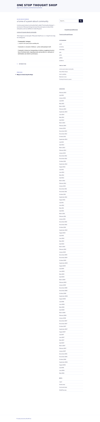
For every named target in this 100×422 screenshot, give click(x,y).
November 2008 (63, 290)
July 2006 (61, 367)
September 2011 (63, 197)
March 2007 (62, 345)
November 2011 (63, 191)
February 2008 (62, 315)
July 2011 (61, 202)
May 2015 (61, 103)
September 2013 (63, 139)
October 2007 (62, 326)
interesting (22, 63)
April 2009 (61, 276)
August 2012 (62, 166)
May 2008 (61, 307)
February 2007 (62, 348)
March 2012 (62, 180)
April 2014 (61, 120)
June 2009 (61, 271)
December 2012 (63, 155)
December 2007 (63, 320)
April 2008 (61, 309)
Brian (27, 19)
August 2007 (62, 331)
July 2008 (61, 301)
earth (60, 44)
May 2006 (61, 373)
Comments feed (63, 387)
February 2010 (62, 249)
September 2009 (63, 263)
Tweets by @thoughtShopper (66, 34)
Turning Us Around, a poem (65, 79)
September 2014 (63, 111)
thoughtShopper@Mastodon (71, 29)
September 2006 (63, 362)
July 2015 (61, 100)
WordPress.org (62, 390)
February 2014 (62, 125)
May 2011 (61, 208)
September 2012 (63, 164)
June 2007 (61, 337)
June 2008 (61, 304)
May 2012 (61, 175)
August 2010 (62, 232)
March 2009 (62, 279)
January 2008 (62, 318)
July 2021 (61, 95)
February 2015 (62, 109)
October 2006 (62, 359)
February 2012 (62, 183)
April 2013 (61, 144)
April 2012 (61, 177)
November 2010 (63, 224)
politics (61, 57)
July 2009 (61, 268)
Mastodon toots (63, 76)
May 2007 (61, 340)
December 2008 (63, 287)
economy (61, 46)
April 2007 (61, 343)
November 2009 (63, 257)
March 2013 (62, 147)
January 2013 (62, 153)
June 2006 (61, 370)
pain (60, 52)
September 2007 (63, 329)
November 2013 (63, 133)
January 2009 (62, 285)
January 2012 (62, 186)
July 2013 (61, 142)
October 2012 (62, 161)
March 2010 (62, 246)
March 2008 (62, 312)
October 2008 (62, 293)
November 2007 (63, 323)
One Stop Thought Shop (37, 5)
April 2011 (61, 210)
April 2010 (61, 243)
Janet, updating (62, 74)
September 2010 (63, 230)
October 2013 (62, 136)
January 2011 (62, 219)
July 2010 (61, 235)
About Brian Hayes (63, 71)
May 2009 (61, 274)
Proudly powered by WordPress (23, 418)
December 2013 (63, 131)
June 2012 (61, 172)
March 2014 (62, 122)
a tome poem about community (66, 69)
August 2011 (62, 199)
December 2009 (63, 254)
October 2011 (62, 194)
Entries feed (62, 384)
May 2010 (61, 241)
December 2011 (63, 188)
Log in (60, 381)
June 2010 (61, 238)
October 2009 (62, 260)
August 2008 (62, 298)
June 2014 (61, 114)
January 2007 (62, 351)
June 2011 (61, 205)
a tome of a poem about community (26, 32)
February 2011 (62, 216)
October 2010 (62, 227)
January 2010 (62, 252)
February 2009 (62, 282)
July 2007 (61, 334)
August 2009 (62, 265)
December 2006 (63, 353)
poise (60, 55)
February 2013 (62, 150)
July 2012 (61, 169)
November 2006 (63, 356)
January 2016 (62, 98)
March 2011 (62, 213)
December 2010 (63, 221)
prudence (61, 60)
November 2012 (63, 158)
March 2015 (62, 106)
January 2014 (62, 128)
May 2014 (61, 117)
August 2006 (62, 364)
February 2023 (62, 92)
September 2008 (63, 296)
